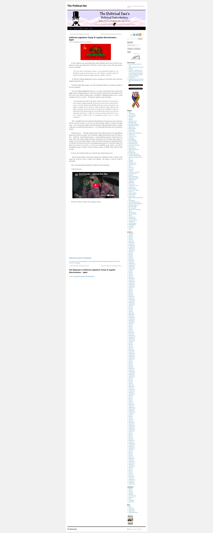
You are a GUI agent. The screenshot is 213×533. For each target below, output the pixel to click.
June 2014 (131, 452)
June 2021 (131, 326)
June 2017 (131, 398)
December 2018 (132, 371)
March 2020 (131, 349)
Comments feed (132, 509)
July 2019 (131, 361)
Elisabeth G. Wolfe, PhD (133, 149)
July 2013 (131, 469)
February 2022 (131, 314)
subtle (70, 93)
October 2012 (131, 482)
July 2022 (131, 307)
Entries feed (131, 508)
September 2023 (132, 286)
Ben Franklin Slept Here (133, 124)
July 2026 (131, 235)
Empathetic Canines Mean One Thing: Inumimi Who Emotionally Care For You (136, 80)
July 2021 (131, 325)
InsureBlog (131, 161)
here (94, 202)
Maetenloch (131, 175)
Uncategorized (83, 261)
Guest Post (131, 491)
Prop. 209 (91, 63)
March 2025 (131, 259)
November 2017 (132, 391)
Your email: (129, 43)
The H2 (130, 211)
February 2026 (131, 242)
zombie (130, 229)
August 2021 (131, 323)
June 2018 (131, 380)
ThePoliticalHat (87, 258)
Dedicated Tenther (132, 148)
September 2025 (132, 250)
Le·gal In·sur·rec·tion (133, 173)
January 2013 (131, 478)
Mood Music (110, 261)
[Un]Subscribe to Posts (133, 512)
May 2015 (131, 436)
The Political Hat (77, 5)
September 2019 (132, 358)
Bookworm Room (132, 128)
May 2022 (131, 310)
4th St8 (130, 112)
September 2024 (132, 268)
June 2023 (131, 290)
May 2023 (131, 292)
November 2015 (132, 427)
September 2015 (132, 430)
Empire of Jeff (131, 151)
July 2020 (131, 343)
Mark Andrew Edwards (133, 176)
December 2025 (132, 245)
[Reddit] (137, 35)
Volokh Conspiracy (132, 223)
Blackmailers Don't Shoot (134, 125)
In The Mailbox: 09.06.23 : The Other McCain (84, 276)
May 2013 (131, 472)
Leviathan (105, 261)
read (109, 97)
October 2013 (131, 464)
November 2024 (132, 265)
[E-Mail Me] (131, 35)
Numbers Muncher (132, 188)
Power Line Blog (132, 194)
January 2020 (131, 352)
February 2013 (131, 476)
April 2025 (131, 257)
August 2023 (131, 287)
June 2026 (131, 236)
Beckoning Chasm (132, 122)
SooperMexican (132, 200)
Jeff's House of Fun (132, 163)
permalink (78, 262)
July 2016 (131, 415)
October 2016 (131, 410)
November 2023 (132, 283)
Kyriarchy (100, 261)
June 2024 (131, 272)
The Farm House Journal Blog (135, 209)
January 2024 (131, 280)
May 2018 (131, 382)
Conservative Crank (132, 136)
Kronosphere (131, 169)
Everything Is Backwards (134, 154)
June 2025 (131, 254)
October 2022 (131, 302)
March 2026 (131, 241)
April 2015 (131, 437)
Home (70, 28)
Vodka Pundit (131, 221)
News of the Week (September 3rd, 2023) (79, 34)
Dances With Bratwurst (133, 142)
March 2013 (131, 475)
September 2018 (132, 376)
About (91, 28)
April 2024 (131, 275)
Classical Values (132, 131)
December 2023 (132, 281)
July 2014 (131, 451)
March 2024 (131, 277)
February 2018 (131, 386)
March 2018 (131, 385)
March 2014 (131, 457)
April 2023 (131, 293)
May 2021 (131, 328)
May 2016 (131, 418)
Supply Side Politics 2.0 (133, 205)
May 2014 (131, 454)
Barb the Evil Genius (133, 121)
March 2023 (131, 295)
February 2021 (131, 332)
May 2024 (131, 274)
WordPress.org (132, 511)
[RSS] (140, 35)
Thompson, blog (132, 217)
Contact (86, 28)
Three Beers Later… (133, 218)
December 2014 (132, 443)
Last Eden (131, 170)
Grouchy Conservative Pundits (135, 155)
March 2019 (131, 367)
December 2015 (132, 425)
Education (131, 488)
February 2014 (131, 458)
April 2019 (131, 365)
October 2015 (131, 428)
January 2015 (131, 442)
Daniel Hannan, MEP (133, 143)
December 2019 (132, 353)
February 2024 (131, 278)
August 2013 (131, 467)
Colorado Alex (131, 134)
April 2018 (131, 383)
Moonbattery (131, 181)
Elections (130, 490)
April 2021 (131, 329)
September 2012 (132, 484)
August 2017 (131, 395)
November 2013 (132, 463)
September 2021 (132, 322)
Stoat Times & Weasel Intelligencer (135, 203)
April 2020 (131, 347)
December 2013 (132, 461)
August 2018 (131, 377)
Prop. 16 (102, 79)
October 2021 (131, 320)
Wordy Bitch (131, 226)
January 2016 (131, 424)
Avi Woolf (131, 118)
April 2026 (131, 239)
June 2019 (131, 362)
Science (130, 499)
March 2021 (131, 331)
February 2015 (131, 440)
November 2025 (132, 247)
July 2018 (131, 379)
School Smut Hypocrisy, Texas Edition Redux (111, 34)
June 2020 (131, 344)
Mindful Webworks (132, 179)
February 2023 (131, 296)
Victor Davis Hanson (133, 220)
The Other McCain (132, 214)
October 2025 (131, 248)
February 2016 (131, 422)
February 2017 (131, 404)
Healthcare (131, 494)
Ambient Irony (131, 113)
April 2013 (131, 473)
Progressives (131, 497)
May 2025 (131, 256)
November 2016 (132, 409)
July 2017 (131, 397)
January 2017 (131, 406)
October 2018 (131, 374)
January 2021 (131, 334)
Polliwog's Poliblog (132, 193)
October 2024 (131, 266)
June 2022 (131, 308)
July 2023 (131, 289)
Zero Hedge (131, 227)
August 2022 (131, 305)
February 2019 (131, 368)
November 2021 (132, 319)
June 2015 (131, 434)
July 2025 (131, 253)
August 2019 (131, 359)
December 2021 (132, 317)
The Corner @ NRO (133, 206)
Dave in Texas (131, 146)
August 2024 (131, 269)
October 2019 (131, 356)
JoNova (130, 166)
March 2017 (131, 403)
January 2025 (131, 262)
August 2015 (131, 431)
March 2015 (131, 439)
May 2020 (131, 346)
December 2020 (132, 335)
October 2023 (131, 284)
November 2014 (132, 445)
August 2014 (131, 449)
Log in (130, 506)
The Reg (130, 215)
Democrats (95, 261)
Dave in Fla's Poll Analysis (134, 145)
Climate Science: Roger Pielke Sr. (135, 133)
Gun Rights (131, 493)
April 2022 (131, 311)
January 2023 (131, 298)
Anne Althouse (132, 116)
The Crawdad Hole (132, 208)
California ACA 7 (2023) (75, 258)
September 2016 (132, 412)
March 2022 (131, 313)
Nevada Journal (132, 184)
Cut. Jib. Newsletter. (133, 140)
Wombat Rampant (132, 224)
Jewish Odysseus (132, 164)
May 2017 (131, 400)
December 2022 (132, 299)
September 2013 (132, 466)
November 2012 (132, 481)
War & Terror (131, 502)
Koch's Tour (131, 167)
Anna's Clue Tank (132, 115)
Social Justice (116, 261)
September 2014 (132, 448)
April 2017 (131, 401)
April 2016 (131, 419)
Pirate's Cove (131, 191)
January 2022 (131, 316)
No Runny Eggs (132, 187)
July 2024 (131, 271)
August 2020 (131, 341)
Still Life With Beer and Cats (134, 202)
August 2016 (131, 413)
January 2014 (131, 460)
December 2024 (132, 263)
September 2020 (132, 340)
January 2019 (131, 370)
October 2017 (131, 392)
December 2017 (132, 389)
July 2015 (131, 433)
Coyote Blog (131, 137)
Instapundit (131, 160)
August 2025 (131, 251)
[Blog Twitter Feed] (134, 35)
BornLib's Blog (132, 130)
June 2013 (131, 470)
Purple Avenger (132, 196)
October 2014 (131, 446)
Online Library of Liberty (134, 190)
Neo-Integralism (132, 77)
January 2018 (131, 388)
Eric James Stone (132, 152)
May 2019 (131, 364)
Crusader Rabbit (132, 139)
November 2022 (132, 301)
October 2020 (131, 338)
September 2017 (132, 394)
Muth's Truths (131, 182)
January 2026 (131, 244)
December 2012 (132, 479)
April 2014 (131, 455)
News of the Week (78, 28)
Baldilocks (131, 119)
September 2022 (132, 304)
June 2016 (131, 416)
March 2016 (131, 421)
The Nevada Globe (132, 212)
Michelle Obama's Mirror (134, 178)
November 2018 (132, 373)
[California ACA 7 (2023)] (95, 230)
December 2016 (132, 407)
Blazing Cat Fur (132, 127)
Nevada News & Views (133, 185)
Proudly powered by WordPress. (135, 529)
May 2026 (131, 238)
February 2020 (131, 350)
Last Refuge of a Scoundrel (134, 172)
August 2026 (131, 233)
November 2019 (132, 355)
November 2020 (132, 337)
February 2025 (131, 260)
